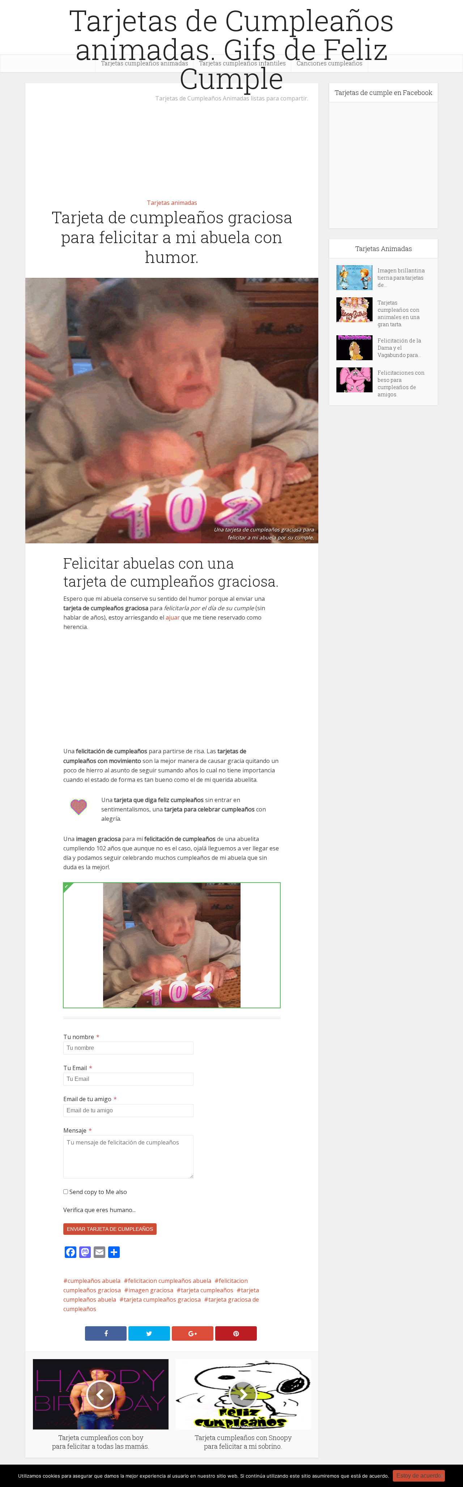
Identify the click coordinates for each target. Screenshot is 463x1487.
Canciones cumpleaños (329, 63)
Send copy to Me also (97, 1192)
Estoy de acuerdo (418, 1476)
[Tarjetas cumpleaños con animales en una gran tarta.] (357, 309)
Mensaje (77, 1130)
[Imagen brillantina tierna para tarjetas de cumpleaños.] (357, 277)
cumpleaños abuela (94, 1281)
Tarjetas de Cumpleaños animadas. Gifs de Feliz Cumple (231, 48)
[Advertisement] (171, 136)
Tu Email (77, 1068)
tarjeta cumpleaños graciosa (162, 1299)
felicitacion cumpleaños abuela (169, 1281)
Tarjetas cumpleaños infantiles (242, 63)
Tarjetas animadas (172, 203)
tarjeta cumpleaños (207, 1290)
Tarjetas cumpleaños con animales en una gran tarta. (399, 313)
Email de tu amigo (90, 1099)
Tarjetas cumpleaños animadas (144, 63)
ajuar (173, 617)
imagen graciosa (150, 1290)
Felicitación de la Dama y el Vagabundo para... (399, 347)
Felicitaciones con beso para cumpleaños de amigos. (401, 383)
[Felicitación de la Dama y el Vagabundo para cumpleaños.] (357, 347)
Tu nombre (81, 1037)
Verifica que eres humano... (99, 1210)
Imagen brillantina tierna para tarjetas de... (401, 277)
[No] (441, 1475)
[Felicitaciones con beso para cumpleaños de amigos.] (357, 379)
